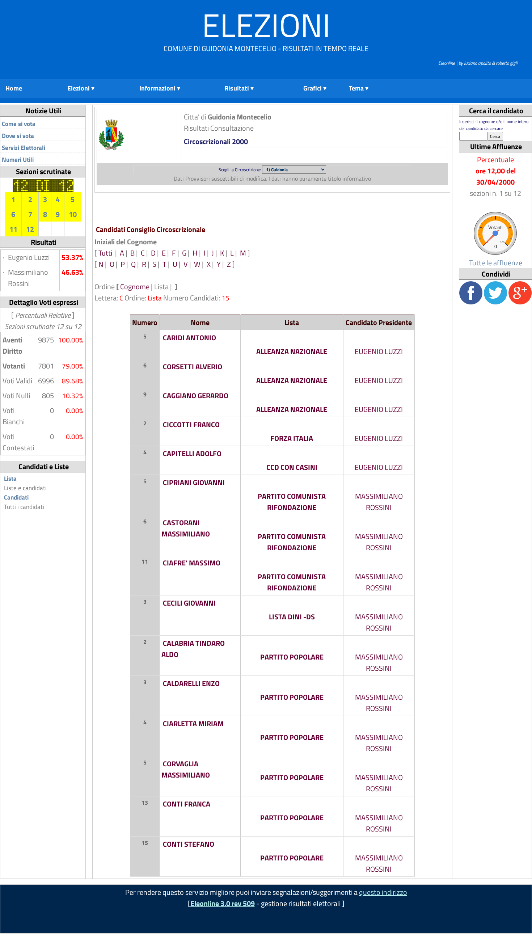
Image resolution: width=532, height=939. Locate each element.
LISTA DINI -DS (292, 616)
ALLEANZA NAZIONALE (291, 351)
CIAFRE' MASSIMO (191, 562)
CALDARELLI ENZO (191, 683)
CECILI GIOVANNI (189, 603)
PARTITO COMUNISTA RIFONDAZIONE (292, 501)
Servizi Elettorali (23, 147)
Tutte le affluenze (495, 262)
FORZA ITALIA (291, 438)
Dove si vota (18, 135)
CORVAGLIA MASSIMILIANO (185, 769)
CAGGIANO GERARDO (195, 395)
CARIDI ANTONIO (189, 337)
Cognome (134, 286)
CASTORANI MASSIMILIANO (185, 528)
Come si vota (18, 124)
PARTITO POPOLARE (292, 656)
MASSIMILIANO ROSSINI (379, 501)
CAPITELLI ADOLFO (192, 453)
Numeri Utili (18, 159)
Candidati (16, 497)
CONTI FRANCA (186, 803)
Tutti (106, 252)
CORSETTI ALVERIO (192, 366)
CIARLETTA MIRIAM (193, 723)
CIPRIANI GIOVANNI (194, 482)
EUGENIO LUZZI (379, 351)
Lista (10, 478)
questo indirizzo (383, 892)
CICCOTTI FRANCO (191, 424)
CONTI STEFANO (188, 844)
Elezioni (266, 25)
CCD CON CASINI (291, 467)
